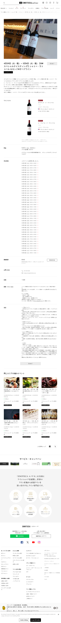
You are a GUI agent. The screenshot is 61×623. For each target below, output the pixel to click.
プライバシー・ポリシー (49, 561)
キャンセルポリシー (38, 300)
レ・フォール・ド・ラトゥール (46, 123)
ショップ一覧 (14, 12)
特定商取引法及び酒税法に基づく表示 (51, 558)
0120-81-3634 (54, 553)
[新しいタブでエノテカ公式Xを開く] (27, 542)
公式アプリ (44, 536)
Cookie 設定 (46, 576)
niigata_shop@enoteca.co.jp (30, 273)
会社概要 (46, 570)
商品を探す (3, 8)
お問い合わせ (47, 550)
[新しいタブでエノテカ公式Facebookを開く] (22, 542)
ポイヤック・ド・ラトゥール (46, 102)
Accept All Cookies (35, 620)
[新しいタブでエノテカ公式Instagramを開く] (39, 542)
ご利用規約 (46, 567)
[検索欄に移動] (4, 3)
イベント (21, 12)
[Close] (58, 614)
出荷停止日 (51, 556)
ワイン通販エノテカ (5, 12)
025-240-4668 (27, 270)
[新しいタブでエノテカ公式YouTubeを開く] (33, 542)
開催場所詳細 (52, 260)
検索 (21, 2)
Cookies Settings (24, 620)
